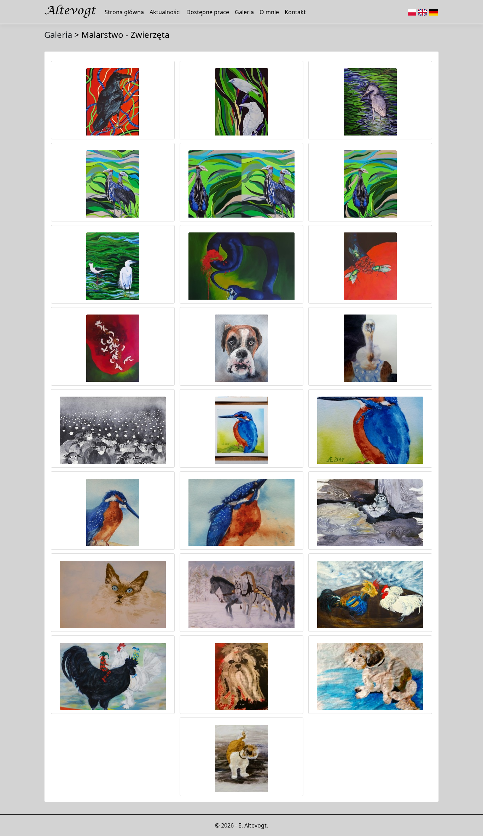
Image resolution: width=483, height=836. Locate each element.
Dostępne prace (207, 12)
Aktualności (165, 12)
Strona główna (124, 12)
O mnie (269, 12)
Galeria (244, 12)
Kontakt (295, 12)
